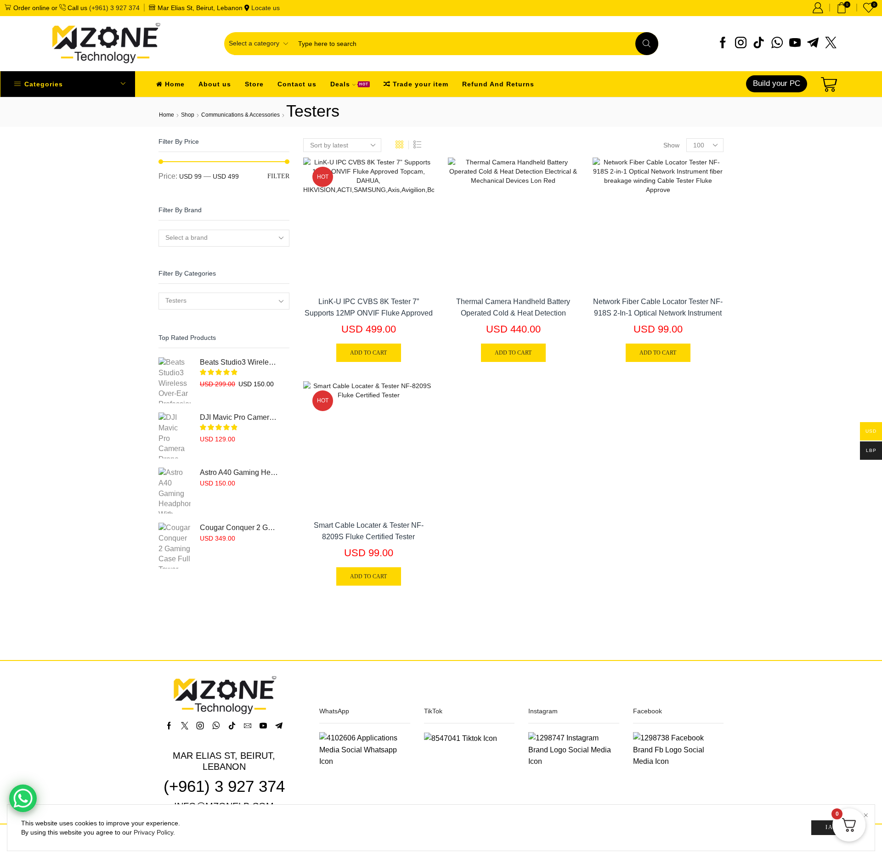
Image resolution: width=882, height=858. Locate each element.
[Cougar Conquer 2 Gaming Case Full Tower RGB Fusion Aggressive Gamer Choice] (174, 546)
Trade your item (420, 84)
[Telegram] (813, 43)
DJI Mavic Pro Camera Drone (239, 417)
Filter (278, 176)
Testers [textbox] (176, 300)
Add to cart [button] (417, 227)
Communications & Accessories (240, 115)
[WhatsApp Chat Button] (23, 798)
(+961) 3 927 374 (114, 7)
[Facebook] (723, 43)
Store (254, 84)
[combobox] (223, 238)
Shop (187, 115)
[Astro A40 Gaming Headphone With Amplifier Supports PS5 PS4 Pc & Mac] (174, 491)
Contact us (297, 84)
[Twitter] (831, 43)
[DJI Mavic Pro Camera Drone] (174, 435)
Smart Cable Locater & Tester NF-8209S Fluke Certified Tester (369, 531)
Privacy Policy (153, 832)
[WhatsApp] (777, 43)
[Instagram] (740, 43)
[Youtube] (795, 43)
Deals (349, 84)
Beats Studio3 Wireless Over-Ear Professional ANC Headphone (239, 362)
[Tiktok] (758, 43)
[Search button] (646, 43)
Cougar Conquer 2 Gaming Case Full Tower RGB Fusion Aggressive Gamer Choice (239, 527)
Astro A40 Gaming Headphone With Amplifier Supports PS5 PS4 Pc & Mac (239, 472)
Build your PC (776, 83)
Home (175, 84)
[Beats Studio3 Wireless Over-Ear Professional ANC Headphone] (174, 380)
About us (214, 84)
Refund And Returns (498, 84)
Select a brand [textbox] (186, 237)
